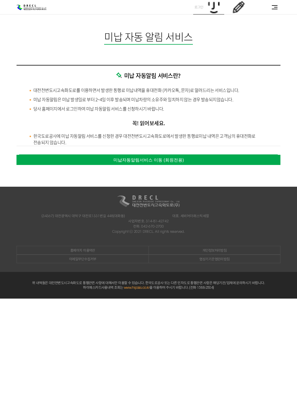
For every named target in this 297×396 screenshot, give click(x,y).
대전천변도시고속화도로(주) (31, 7)
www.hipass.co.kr (136, 287)
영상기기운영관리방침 (214, 259)
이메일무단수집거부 (82, 259)
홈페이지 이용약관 (82, 250)
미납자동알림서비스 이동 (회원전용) (148, 159)
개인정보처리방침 (214, 250)
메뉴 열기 (274, 7)
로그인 (198, 7)
